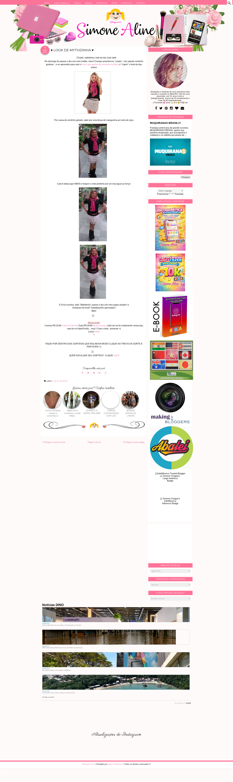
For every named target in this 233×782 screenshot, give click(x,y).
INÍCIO (47, 3)
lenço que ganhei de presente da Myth (100, 64)
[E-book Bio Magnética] (170, 250)
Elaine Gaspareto (115, 764)
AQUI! (116, 355)
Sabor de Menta (70, 325)
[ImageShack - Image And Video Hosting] (94, 316)
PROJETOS (102, 3)
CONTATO (140, 3)
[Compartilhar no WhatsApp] (105, 373)
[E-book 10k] (170, 290)
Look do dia (57, 381)
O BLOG (77, 3)
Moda (65, 381)
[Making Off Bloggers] (170, 422)
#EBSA (88, 3)
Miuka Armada (100, 325)
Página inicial (94, 442)
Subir (226, 776)
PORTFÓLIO (126, 3)
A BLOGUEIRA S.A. (62, 3)
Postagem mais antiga (133, 442)
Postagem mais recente (54, 442)
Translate (178, 194)
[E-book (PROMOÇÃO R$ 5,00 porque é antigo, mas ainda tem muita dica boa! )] (171, 337)
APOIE (114, 3)
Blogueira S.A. (88, 764)
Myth (97, 331)
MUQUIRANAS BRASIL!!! (165, 123)
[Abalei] (171, 468)
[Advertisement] (170, 542)
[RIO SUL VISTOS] (171, 379)
